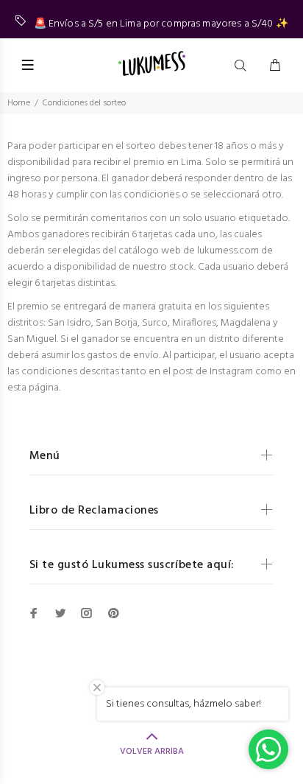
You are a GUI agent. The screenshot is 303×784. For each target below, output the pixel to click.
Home (18, 103)
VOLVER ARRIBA (152, 751)
